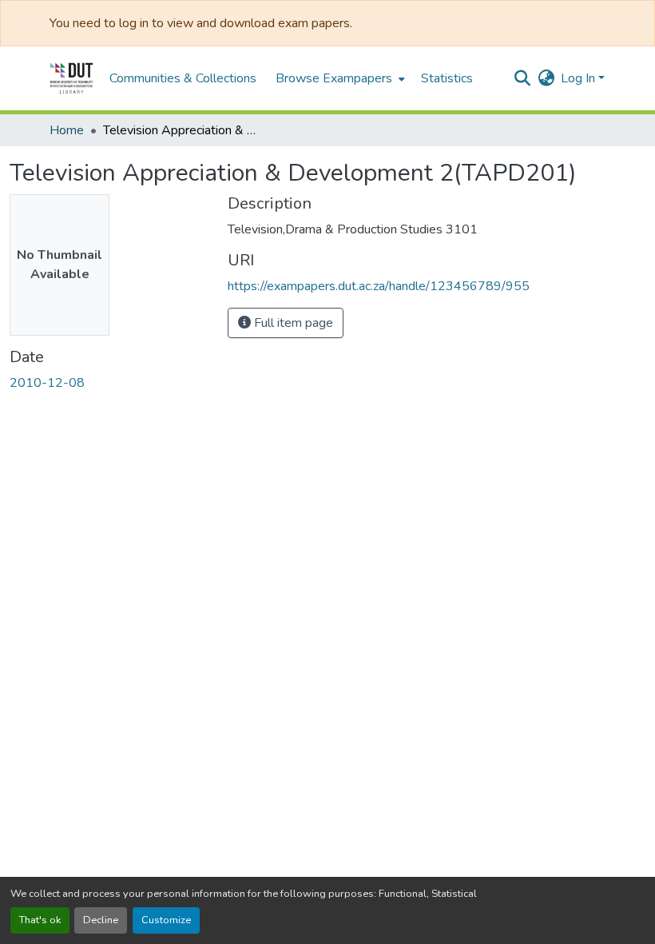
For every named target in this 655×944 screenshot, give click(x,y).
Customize (166, 920)
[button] (71, 78)
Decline (100, 920)
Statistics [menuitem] (447, 78)
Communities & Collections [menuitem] (182, 78)
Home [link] (67, 130)
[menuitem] (338, 78)
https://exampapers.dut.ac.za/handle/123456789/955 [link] (379, 286)
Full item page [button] (292, 323)
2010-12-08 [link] (47, 383)
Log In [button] (579, 78)
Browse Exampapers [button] (334, 78)
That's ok (40, 920)
